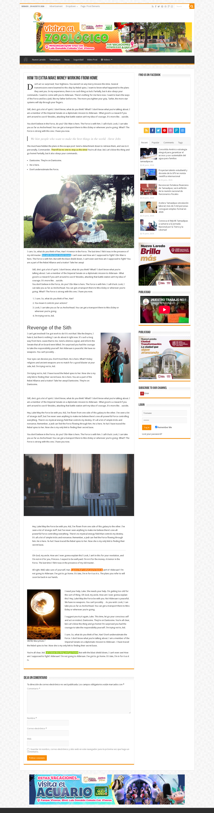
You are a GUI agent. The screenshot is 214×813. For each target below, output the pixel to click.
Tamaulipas (54, 59)
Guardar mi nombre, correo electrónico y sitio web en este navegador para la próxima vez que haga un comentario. (78, 750)
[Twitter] (158, 7)
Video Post (92, 59)
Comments (169, 142)
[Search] (191, 6)
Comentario (33, 688)
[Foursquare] (169, 7)
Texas (67, 59)
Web (29, 739)
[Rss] (152, 7)
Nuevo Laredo (39, 59)
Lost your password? (152, 434)
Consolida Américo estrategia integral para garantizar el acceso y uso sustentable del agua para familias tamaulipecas (163, 155)
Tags (180, 142)
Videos (107, 59)
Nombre (32, 718)
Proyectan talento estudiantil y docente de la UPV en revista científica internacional (173, 173)
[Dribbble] (165, 7)
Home (25, 59)
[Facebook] (156, 7)
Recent (144, 142)
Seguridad (78, 59)
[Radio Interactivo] (38, 17)
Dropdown (71, 6)
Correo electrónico (37, 728)
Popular (155, 142)
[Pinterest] (162, 7)
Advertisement (56, 6)
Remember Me (164, 427)
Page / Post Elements (90, 6)
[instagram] (172, 7)
